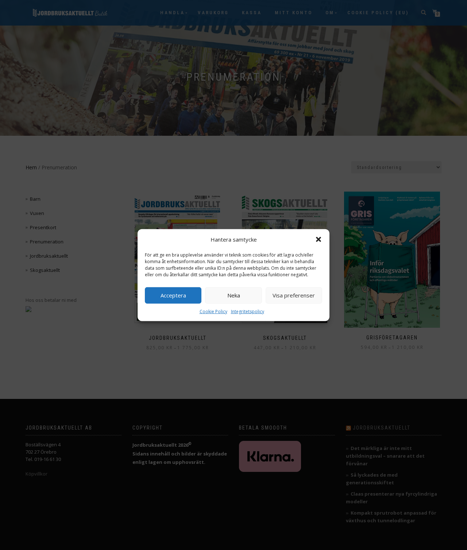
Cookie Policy (213, 311)
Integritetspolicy (247, 311)
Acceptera (173, 295)
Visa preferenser (294, 295)
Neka (233, 295)
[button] (318, 239)
